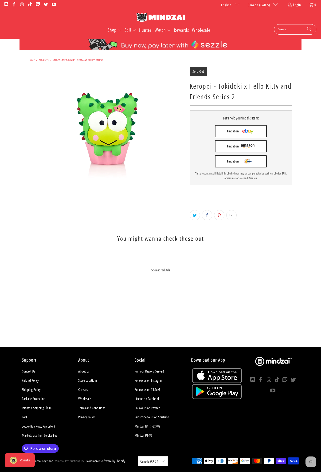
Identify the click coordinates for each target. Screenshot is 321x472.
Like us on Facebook (147, 398)
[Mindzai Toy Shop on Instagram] (21, 4)
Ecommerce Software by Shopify (105, 461)
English (226, 5)
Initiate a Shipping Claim (36, 407)
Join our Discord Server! (149, 371)
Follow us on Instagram (149, 380)
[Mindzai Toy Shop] (161, 18)
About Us (84, 371)
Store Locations (87, 380)
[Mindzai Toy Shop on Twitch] (37, 4)
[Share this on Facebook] (207, 215)
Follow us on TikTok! (147, 389)
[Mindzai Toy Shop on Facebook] (14, 4)
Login (297, 4)
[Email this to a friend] (231, 215)
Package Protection (33, 398)
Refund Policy (30, 380)
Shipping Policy (31, 389)
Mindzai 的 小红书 (147, 426)
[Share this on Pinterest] (219, 215)
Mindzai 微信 (143, 435)
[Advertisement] (160, 314)
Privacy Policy (86, 417)
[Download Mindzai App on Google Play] (217, 397)
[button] (114, 30)
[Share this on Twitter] (195, 215)
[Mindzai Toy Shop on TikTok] (29, 4)
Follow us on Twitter (147, 407)
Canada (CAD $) (259, 5)
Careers (83, 389)
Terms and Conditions (91, 407)
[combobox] (295, 29)
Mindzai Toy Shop (42, 461)
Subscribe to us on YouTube (152, 417)
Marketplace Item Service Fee (39, 435)
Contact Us (28, 371)
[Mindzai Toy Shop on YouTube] (53, 4)
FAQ (24, 417)
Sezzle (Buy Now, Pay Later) (38, 426)
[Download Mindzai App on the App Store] (217, 381)
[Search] (309, 29)
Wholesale (84, 398)
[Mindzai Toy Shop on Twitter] (45, 4)
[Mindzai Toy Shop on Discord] (6, 4)
